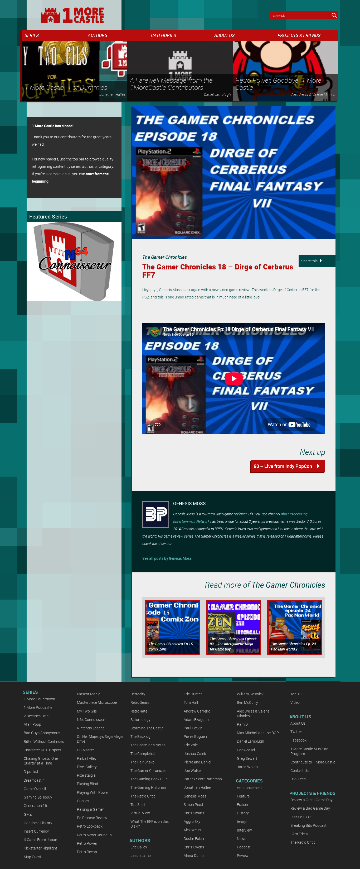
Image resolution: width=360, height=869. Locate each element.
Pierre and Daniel (197, 761)
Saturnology (140, 719)
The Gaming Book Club (149, 778)
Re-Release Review (92, 817)
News (241, 838)
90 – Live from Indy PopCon (283, 466)
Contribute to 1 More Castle (312, 761)
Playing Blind (87, 783)
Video (295, 702)
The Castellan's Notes (147, 744)
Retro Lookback (90, 826)
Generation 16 (35, 805)
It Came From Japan (40, 839)
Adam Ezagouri (196, 719)
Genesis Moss (195, 796)
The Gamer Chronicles (164, 257)
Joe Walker (193, 770)
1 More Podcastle (38, 707)
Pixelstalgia (86, 775)
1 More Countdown (39, 698)
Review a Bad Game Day (310, 808)
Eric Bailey (138, 846)
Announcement (249, 787)
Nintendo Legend (91, 727)
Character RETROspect (42, 749)
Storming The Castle (146, 727)
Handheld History (38, 822)
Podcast (244, 846)
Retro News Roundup (94, 834)
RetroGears (139, 702)
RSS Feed (298, 778)
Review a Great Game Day (311, 799)
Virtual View (140, 812)
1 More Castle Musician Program (309, 751)
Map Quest (32, 856)
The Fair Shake (142, 761)
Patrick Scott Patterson (203, 778)
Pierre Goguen (195, 736)
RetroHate (138, 711)
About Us (297, 723)
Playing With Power (93, 792)
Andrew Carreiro (197, 711)
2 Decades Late (36, 715)
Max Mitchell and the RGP (258, 732)
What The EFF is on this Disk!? (149, 824)
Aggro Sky (192, 821)
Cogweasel (246, 749)
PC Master (85, 749)
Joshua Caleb (195, 753)
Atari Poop (32, 724)
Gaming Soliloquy (38, 797)
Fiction (242, 804)
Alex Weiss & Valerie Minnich (253, 713)
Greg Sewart (247, 758)
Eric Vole (191, 744)
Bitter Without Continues (44, 741)
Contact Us (299, 770)
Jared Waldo (247, 766)
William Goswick (250, 693)
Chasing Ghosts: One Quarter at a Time (41, 761)
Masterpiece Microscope (97, 702)
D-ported (31, 771)
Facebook (298, 740)
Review (243, 855)
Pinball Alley (86, 758)
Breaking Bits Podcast (308, 825)
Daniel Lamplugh (250, 741)
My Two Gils (87, 711)
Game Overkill (35, 788)
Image (242, 821)
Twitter (296, 731)
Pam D (242, 724)
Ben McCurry (247, 702)
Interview (244, 830)
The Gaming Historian (148, 787)
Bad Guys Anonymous (42, 732)
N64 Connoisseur (91, 719)
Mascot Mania (88, 693)
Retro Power (87, 843)
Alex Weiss (192, 829)
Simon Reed (193, 804)
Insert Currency (36, 831)
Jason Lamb (140, 855)
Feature (243, 796)
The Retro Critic (142, 796)
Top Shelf (137, 804)
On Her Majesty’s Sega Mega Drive (100, 739)
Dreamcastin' (34, 780)
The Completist (142, 753)
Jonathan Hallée (197, 787)
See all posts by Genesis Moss (167, 558)
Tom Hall (191, 702)
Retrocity (137, 693)
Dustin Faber (194, 838)
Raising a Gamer (90, 809)
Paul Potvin (193, 727)
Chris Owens (194, 846)
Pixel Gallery (87, 766)
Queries (83, 800)
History (243, 812)
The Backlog (140, 736)
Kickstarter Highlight (40, 848)
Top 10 (295, 693)
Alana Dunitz (194, 855)
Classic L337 (300, 816)
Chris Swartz (194, 812)
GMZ (28, 814)
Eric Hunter (193, 693)
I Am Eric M (299, 833)
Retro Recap (87, 851)
